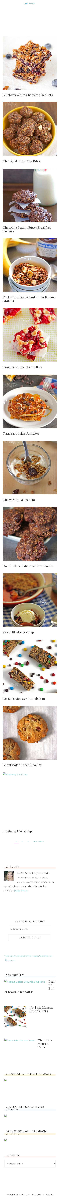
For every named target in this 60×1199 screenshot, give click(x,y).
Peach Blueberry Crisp (18, 632)
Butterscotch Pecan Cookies (22, 765)
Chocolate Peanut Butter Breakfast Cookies (27, 229)
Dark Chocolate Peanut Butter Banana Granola (29, 299)
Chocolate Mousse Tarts (45, 1043)
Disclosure (48, 1195)
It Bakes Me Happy (30, 16)
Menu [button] (32, 3)
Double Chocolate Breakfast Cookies (28, 566)
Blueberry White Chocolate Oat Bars (28, 95)
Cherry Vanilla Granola (19, 500)
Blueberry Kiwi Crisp (17, 831)
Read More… (21, 890)
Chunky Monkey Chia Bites (21, 161)
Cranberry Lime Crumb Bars (22, 367)
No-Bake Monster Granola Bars (24, 698)
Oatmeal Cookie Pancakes (21, 433)
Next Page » (38, 841)
